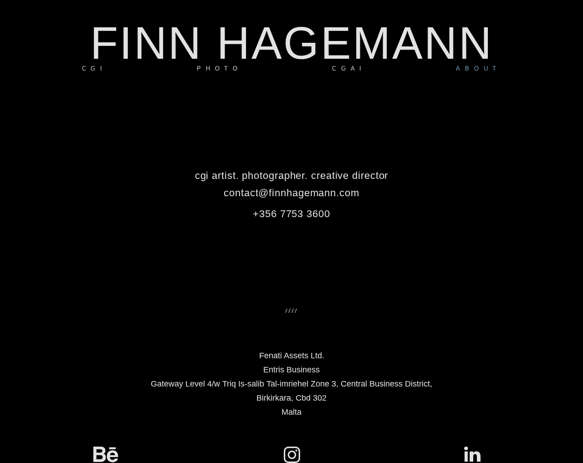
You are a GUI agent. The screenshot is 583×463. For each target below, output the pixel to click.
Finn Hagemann (291, 43)
